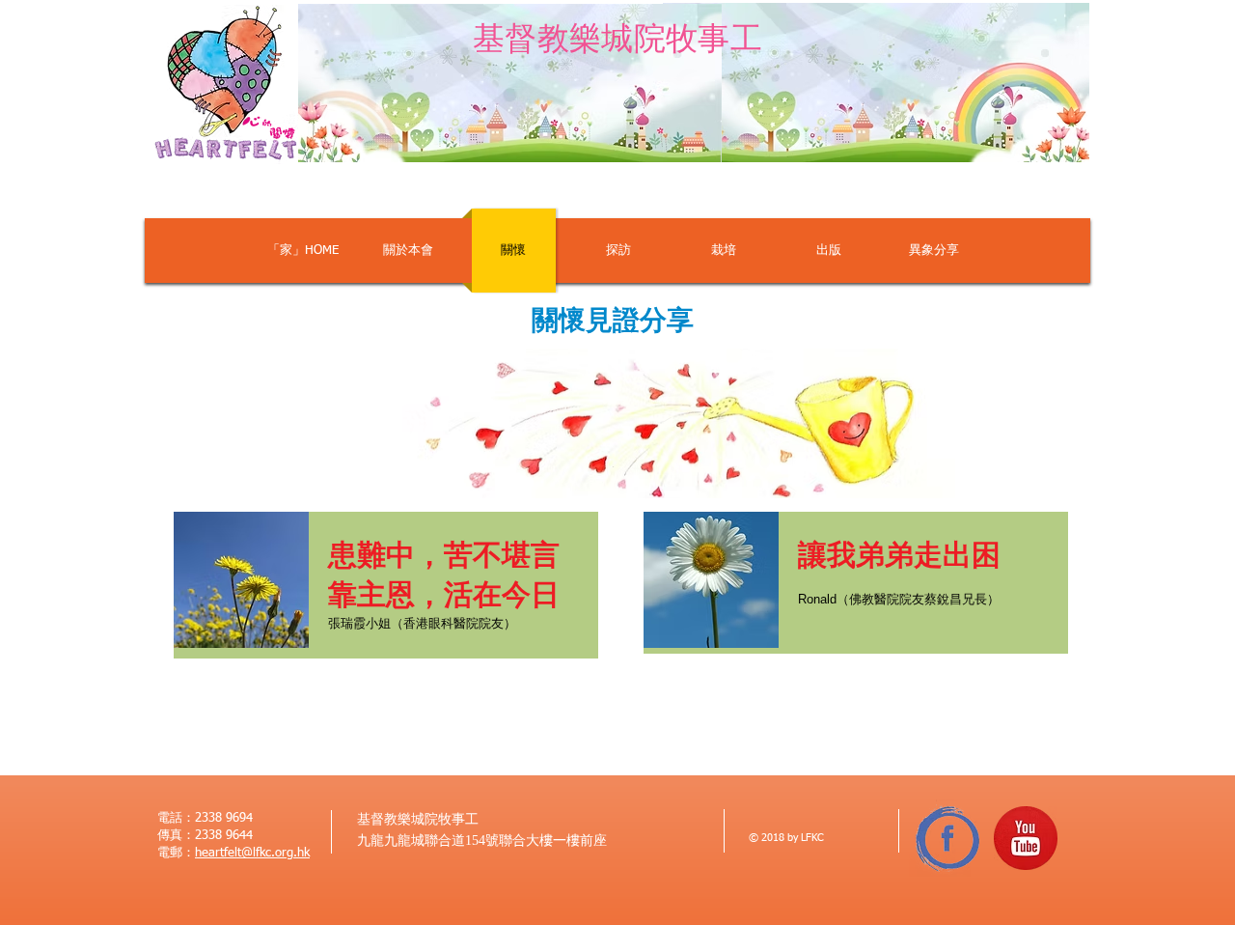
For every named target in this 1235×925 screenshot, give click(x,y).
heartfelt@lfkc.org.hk (252, 853)
